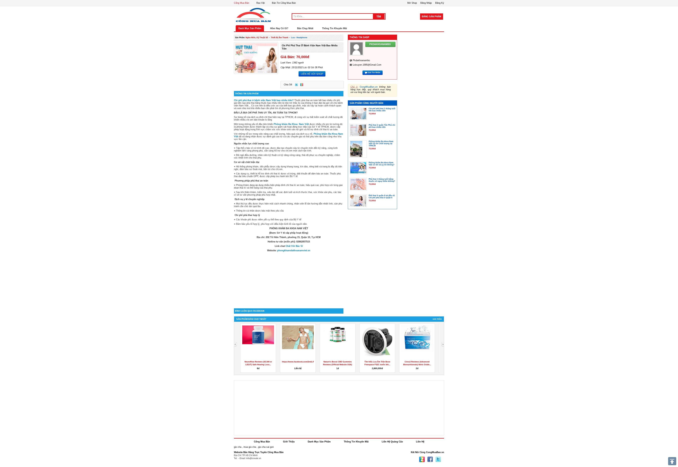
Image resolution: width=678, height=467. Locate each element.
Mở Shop (412, 3)
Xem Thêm (437, 319)
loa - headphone (299, 37)
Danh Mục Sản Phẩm (249, 28)
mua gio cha (249, 447)
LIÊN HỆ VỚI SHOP (312, 73)
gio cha (237, 447)
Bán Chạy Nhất (305, 28)
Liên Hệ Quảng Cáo (392, 441)
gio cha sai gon (266, 447)
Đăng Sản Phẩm (431, 16)
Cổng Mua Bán (241, 3)
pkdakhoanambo (361, 60)
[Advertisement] (288, 278)
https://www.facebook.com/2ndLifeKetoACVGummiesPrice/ (309, 362)
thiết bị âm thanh (279, 37)
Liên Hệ (420, 441)
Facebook (430, 459)
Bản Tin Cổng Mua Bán (284, 3)
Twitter (296, 84)
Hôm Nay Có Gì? (279, 28)
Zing (301, 84)
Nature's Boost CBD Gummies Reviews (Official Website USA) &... (337, 364)
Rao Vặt (260, 3)
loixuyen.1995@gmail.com (367, 64)
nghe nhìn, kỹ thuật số (257, 37)
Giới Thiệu (289, 441)
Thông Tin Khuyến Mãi (334, 28)
